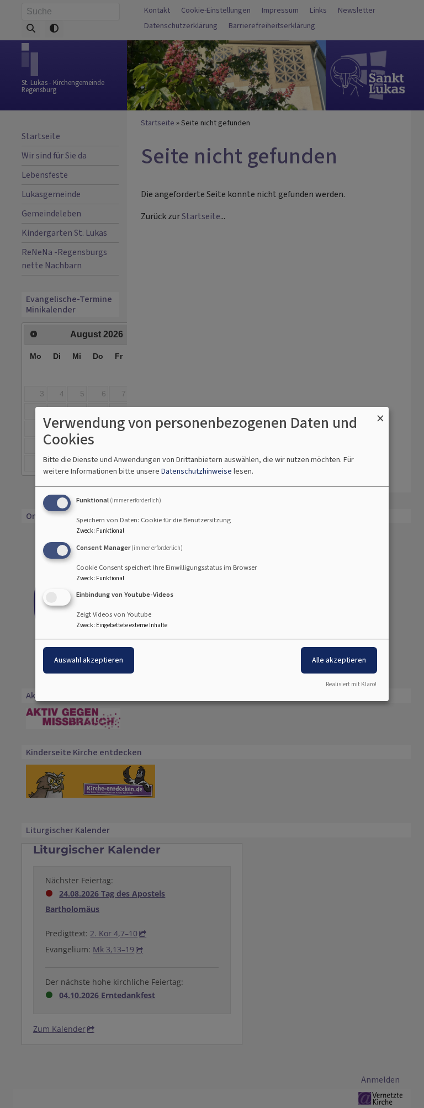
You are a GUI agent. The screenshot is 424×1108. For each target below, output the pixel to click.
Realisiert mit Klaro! (351, 684)
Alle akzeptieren (339, 660)
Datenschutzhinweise (196, 471)
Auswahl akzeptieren (88, 660)
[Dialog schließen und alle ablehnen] (380, 414)
